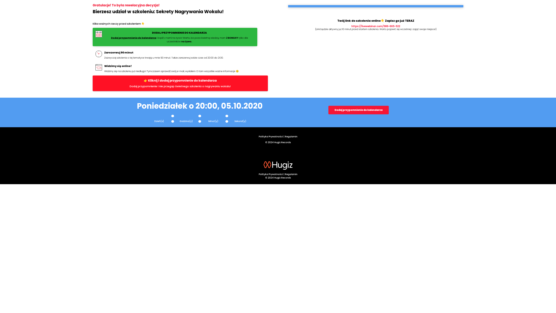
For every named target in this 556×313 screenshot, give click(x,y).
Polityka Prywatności (271, 136)
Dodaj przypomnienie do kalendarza (359, 110)
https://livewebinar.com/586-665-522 (375, 26)
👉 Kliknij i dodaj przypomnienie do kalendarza (180, 80)
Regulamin (291, 136)
